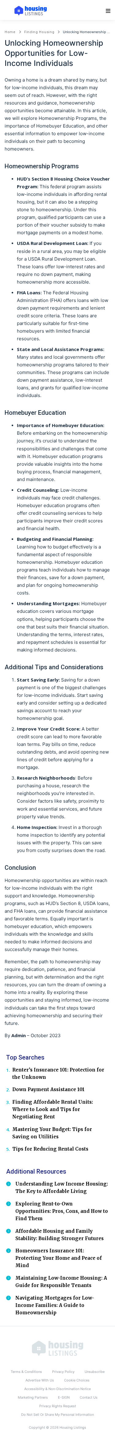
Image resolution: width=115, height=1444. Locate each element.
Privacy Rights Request (57, 1406)
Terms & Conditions (26, 1372)
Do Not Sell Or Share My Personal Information (57, 1414)
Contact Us (89, 1397)
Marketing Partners (33, 1397)
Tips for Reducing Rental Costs (50, 1149)
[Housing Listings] (58, 1348)
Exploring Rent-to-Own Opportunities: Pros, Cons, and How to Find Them (61, 1211)
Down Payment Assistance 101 (48, 1089)
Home (10, 32)
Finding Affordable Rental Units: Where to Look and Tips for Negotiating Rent (52, 1109)
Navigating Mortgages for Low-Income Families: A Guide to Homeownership (54, 1305)
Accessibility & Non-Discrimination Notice (57, 1389)
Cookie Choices (77, 1380)
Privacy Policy (63, 1372)
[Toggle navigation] (108, 10)
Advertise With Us (39, 1380)
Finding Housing (39, 32)
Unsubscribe (95, 1372)
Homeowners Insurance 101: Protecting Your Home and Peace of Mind (58, 1258)
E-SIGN (64, 1397)
